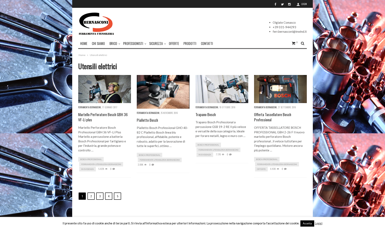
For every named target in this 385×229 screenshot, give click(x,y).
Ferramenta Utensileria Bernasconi (101, 164)
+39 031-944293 (284, 27)
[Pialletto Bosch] (163, 92)
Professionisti (133, 43)
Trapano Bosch (206, 114)
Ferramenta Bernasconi (89, 107)
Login (304, 4)
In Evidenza (87, 169)
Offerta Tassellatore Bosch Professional (272, 117)
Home (82, 55)
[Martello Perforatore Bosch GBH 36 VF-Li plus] (104, 89)
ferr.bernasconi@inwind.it (290, 31)
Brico (113, 43)
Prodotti (189, 43)
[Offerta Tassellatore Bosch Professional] (280, 89)
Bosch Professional (91, 159)
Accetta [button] (307, 223)
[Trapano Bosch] (222, 89)
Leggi (318, 223)
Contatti (207, 43)
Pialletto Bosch (147, 120)
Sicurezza (156, 43)
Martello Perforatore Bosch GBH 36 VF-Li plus (103, 117)
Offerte (174, 43)
